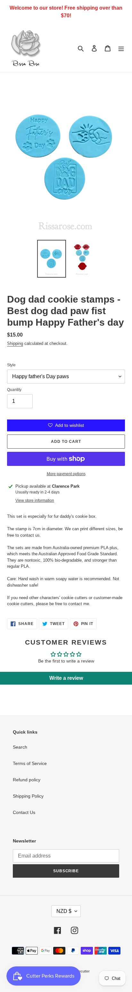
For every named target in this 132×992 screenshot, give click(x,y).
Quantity (14, 389)
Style (11, 365)
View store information (34, 500)
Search (20, 747)
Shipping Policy (28, 796)
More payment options (66, 474)
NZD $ (63, 911)
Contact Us (24, 812)
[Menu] (121, 47)
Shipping (15, 343)
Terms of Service (30, 763)
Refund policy (26, 779)
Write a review (66, 678)
